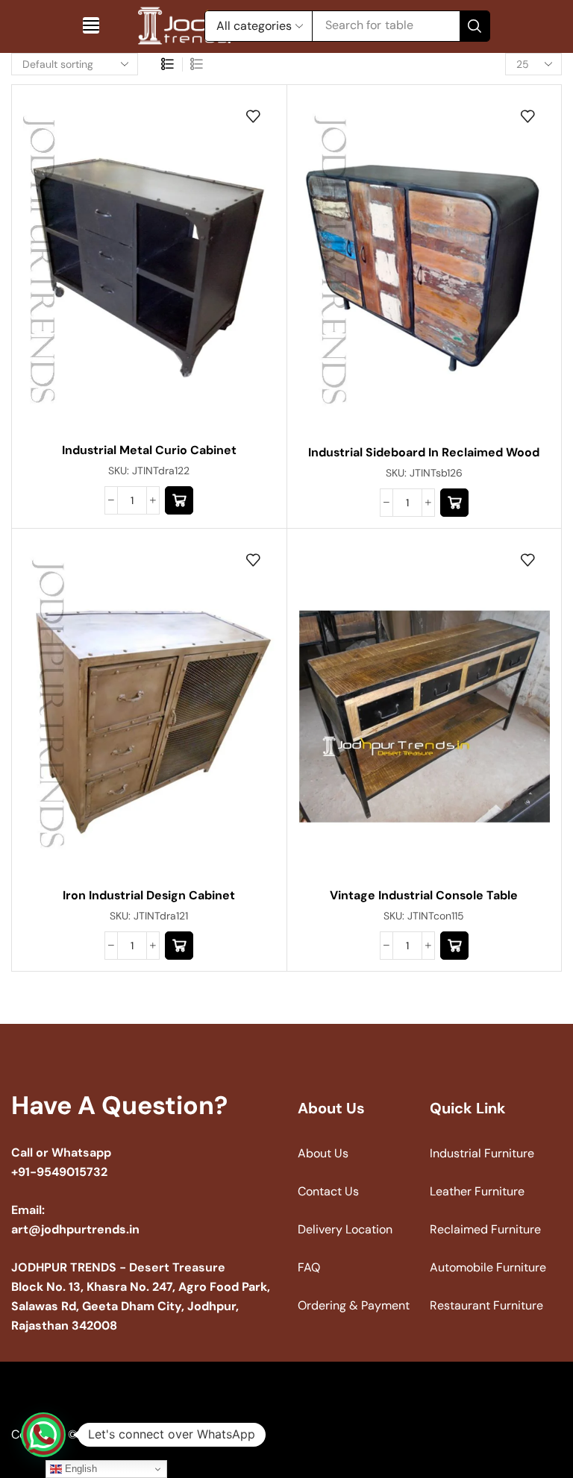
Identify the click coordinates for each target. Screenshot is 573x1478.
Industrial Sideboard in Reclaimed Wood (423, 452)
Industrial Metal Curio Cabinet (149, 450)
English (79, 1468)
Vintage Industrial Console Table (424, 895)
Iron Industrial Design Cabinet (149, 895)
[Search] (474, 26)
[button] (91, 25)
